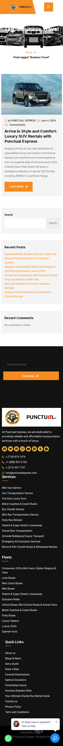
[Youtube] (28, 448)
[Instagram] (22, 448)
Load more (16, 186)
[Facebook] (4, 448)
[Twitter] (10, 448)
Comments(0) (17, 124)
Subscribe (28, 376)
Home (29, 52)
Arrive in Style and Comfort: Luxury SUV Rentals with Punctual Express (31, 136)
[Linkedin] (16, 448)
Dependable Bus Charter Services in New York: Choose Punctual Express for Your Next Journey (31, 258)
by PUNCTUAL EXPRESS (22, 120)
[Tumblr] (40, 448)
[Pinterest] (34, 448)
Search (9, 214)
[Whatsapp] (8, 738)
